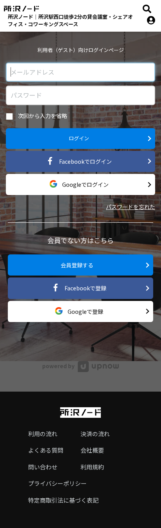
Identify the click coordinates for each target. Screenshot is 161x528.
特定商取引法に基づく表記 (63, 500)
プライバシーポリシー (57, 483)
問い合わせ (42, 467)
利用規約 (92, 467)
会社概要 (92, 450)
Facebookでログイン (85, 161)
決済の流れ (95, 434)
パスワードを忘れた (130, 207)
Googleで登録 (84, 311)
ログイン (79, 138)
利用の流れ (42, 434)
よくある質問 (45, 450)
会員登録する (77, 265)
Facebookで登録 (84, 288)
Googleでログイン (85, 184)
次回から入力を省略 (42, 116)
